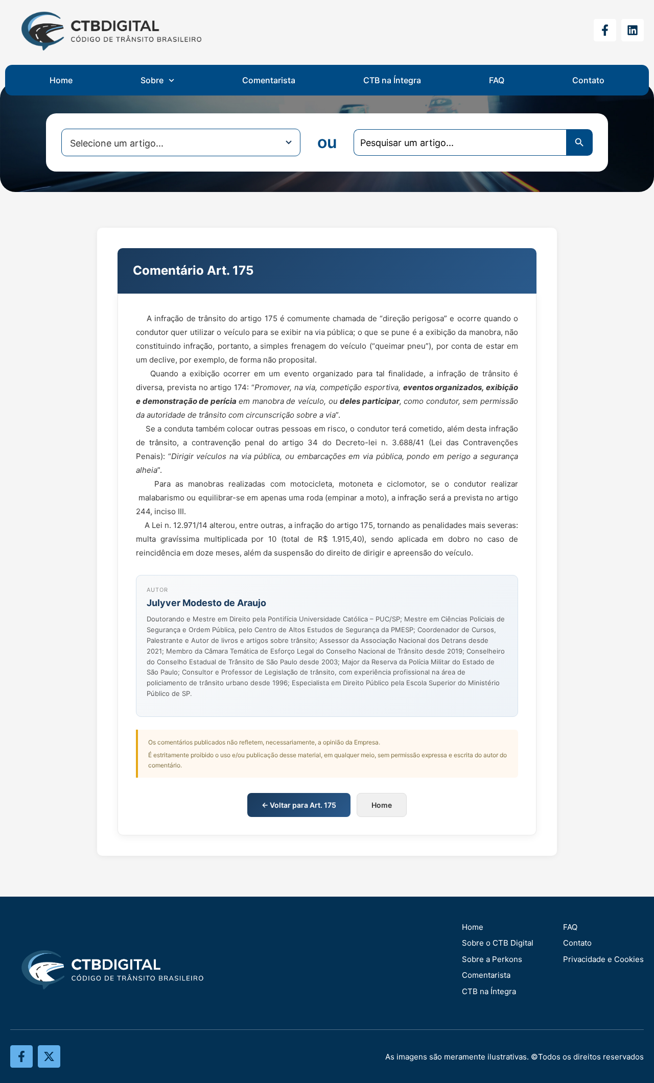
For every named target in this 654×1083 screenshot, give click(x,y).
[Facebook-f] (605, 30)
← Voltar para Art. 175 (299, 805)
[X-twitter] (49, 1056)
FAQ (496, 80)
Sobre (152, 80)
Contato (588, 80)
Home (61, 80)
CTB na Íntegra (392, 80)
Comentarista (268, 80)
